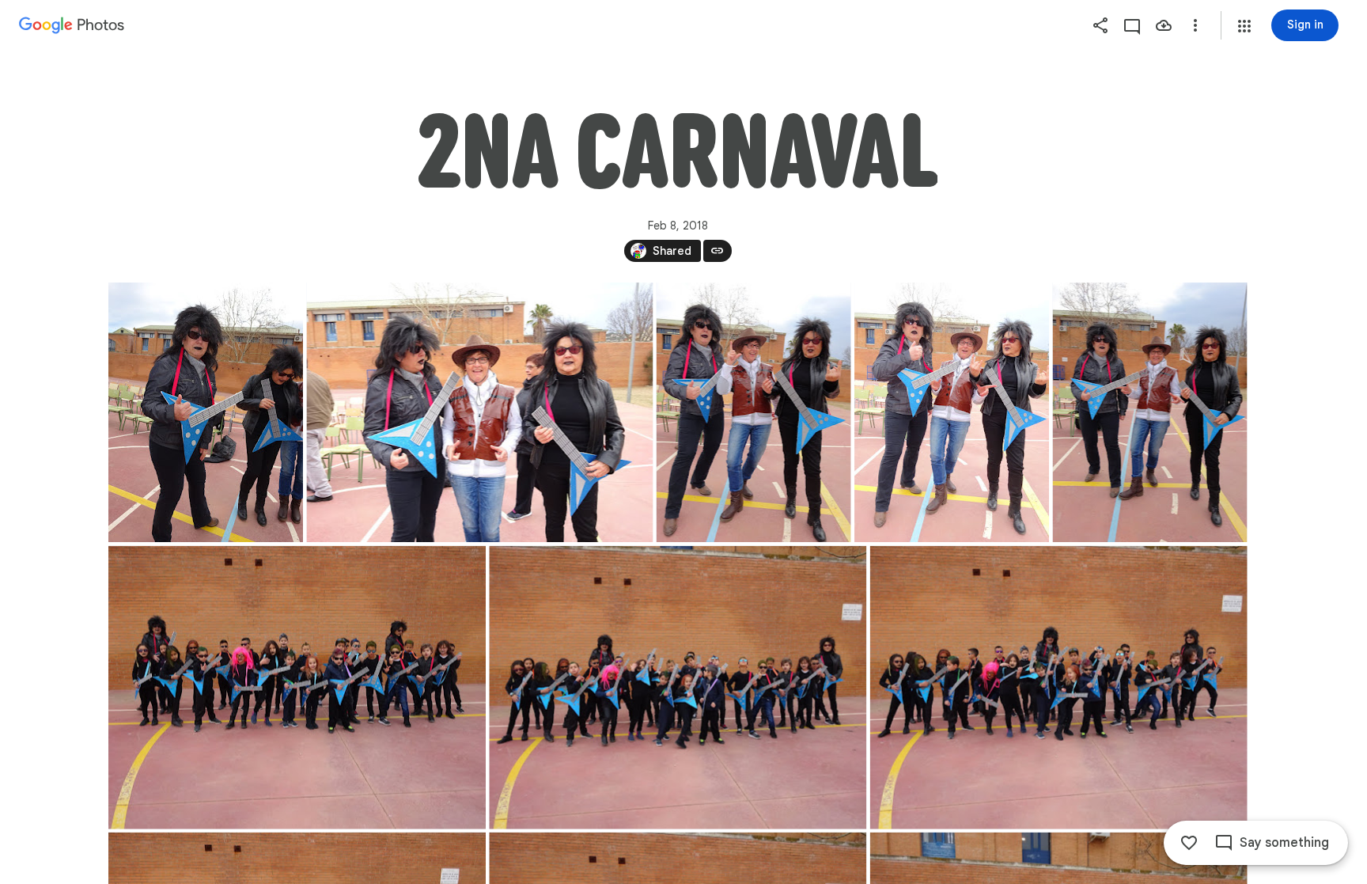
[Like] (1189, 843)
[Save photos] (1164, 25)
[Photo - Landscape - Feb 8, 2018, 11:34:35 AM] (1058, 687)
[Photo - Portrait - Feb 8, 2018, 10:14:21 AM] (1149, 412)
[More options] (1195, 25)
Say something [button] (1284, 843)
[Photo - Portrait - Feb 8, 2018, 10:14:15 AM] (951, 412)
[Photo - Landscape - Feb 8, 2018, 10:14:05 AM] (479, 412)
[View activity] (1132, 25)
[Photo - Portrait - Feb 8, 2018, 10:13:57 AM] (205, 412)
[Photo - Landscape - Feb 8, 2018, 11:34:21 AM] (297, 687)
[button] (1244, 26)
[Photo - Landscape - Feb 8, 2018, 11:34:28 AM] (677, 687)
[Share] (1100, 25)
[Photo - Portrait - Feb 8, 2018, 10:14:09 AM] (753, 412)
